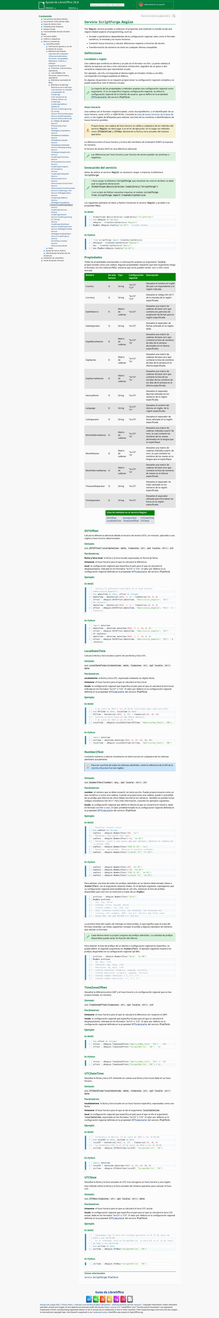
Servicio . (101, 1277)
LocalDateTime (114, 520)
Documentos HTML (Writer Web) (56, 21)
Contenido (45, 16)
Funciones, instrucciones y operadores (60, 69)
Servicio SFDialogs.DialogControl (60, 151)
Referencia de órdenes (57, 51)
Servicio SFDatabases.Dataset (59, 139)
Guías (50, 248)
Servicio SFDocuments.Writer (59, 244)
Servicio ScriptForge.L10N (61, 190)
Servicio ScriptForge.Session (58, 213)
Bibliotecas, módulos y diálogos (57, 62)
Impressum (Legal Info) (50, 1304)
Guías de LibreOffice (109, 1292)
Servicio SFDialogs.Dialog (61, 147)
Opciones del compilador (58, 54)
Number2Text (130, 517)
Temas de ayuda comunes (53, 260)
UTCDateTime (147, 517)
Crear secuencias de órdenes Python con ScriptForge (59, 99)
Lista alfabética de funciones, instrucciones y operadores (59, 75)
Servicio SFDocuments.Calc (61, 118)
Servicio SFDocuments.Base (62, 113)
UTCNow (145, 520)
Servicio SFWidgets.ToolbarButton (61, 232)
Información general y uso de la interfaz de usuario (59, 47)
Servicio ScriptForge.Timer (61, 226)
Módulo (49, 8)
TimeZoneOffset (131, 520)
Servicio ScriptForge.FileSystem (60, 172)
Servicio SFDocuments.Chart (58, 124)
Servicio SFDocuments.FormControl (61, 182)
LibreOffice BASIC (53, 44)
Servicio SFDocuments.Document (61, 160)
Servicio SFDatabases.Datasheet (60, 143)
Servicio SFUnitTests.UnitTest (59, 239)
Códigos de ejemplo (61, 121)
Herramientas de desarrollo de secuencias (57, 254)
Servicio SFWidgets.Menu (61, 193)
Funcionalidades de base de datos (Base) (55, 32)
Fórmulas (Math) (50, 36)
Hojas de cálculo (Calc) (52, 24)
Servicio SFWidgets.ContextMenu (60, 129)
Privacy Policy (67, 1304)
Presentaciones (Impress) (53, 26)
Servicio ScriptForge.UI (60, 236)
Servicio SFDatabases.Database (60, 134)
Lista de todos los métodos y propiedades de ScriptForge (61, 92)
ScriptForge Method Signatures (59, 105)
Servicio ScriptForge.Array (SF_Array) (61, 110)
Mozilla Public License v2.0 (109, 1307)
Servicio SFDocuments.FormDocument (62, 187)
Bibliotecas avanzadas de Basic (60, 81)
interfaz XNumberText (102, 767)
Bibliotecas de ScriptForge (61, 87)
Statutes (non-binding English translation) (92, 1304)
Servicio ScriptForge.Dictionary (60, 155)
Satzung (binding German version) (126, 1304)
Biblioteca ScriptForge (59, 85)
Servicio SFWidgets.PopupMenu (60, 201)
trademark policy (100, 1312)
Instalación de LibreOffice (53, 258)
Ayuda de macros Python (56, 250)
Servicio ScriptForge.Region (62, 205)
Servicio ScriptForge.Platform (59, 196)
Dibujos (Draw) (49, 29)
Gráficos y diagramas (51, 39)
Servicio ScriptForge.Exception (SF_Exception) (59, 166)
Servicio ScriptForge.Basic (61, 116)
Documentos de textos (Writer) (55, 19)
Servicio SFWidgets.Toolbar (61, 229)
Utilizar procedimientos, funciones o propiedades (58, 57)
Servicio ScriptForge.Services (59, 208)
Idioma (72, 8)
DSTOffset (111, 517)
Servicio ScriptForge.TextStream (60, 223)
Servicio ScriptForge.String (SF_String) (61, 218)
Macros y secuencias (51, 41)
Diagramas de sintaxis (57, 66)
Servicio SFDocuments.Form (59, 177)
